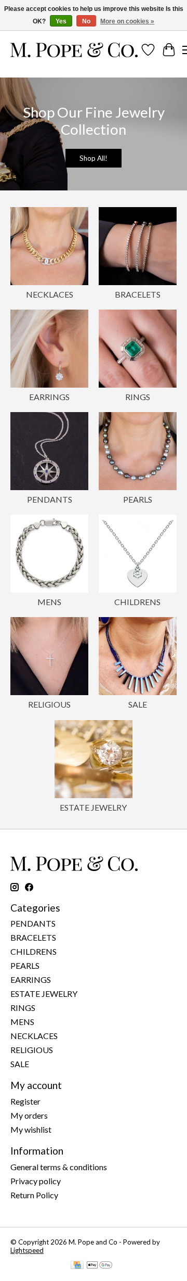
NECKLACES (49, 294)
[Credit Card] (77, 1266)
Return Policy (34, 1195)
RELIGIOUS (49, 704)
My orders (29, 1115)
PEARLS (137, 499)
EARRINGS (49, 397)
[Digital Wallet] (99, 1266)
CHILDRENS (137, 602)
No (86, 21)
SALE (137, 704)
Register (25, 1101)
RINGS (137, 397)
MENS (49, 602)
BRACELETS (138, 294)
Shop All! (93, 158)
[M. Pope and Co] (74, 49)
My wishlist (30, 1129)
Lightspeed (27, 1250)
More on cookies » (127, 21)
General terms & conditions (58, 1167)
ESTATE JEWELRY (93, 807)
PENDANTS (49, 499)
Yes (61, 21)
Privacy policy (35, 1181)
